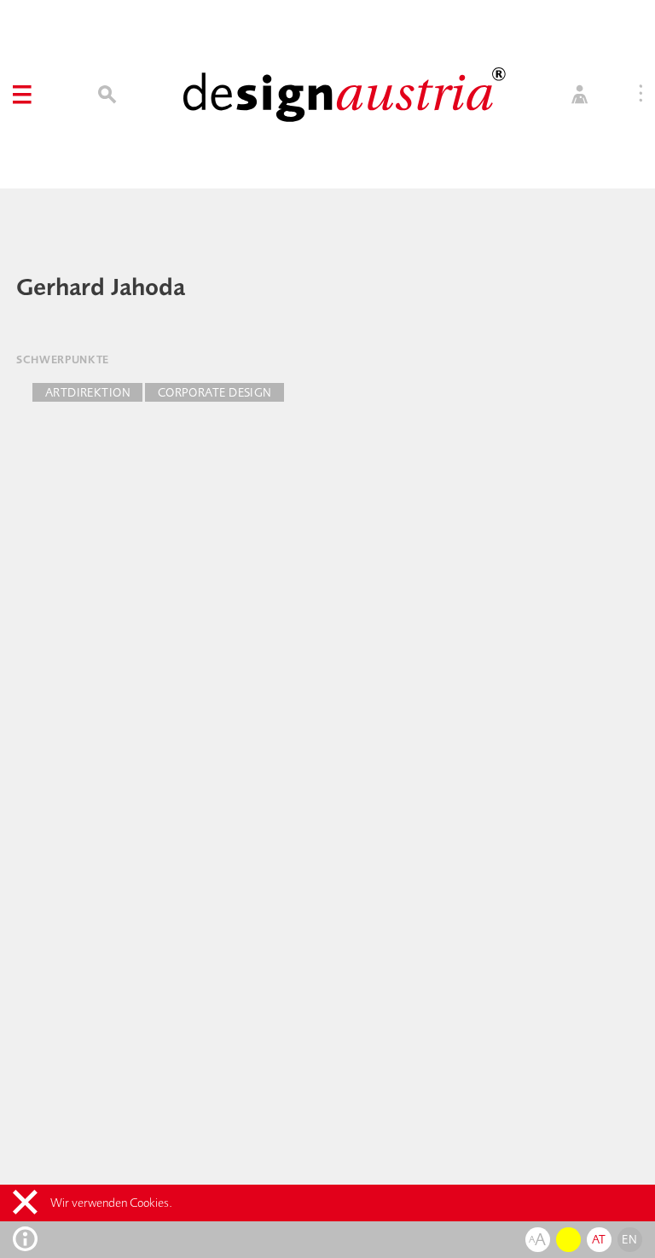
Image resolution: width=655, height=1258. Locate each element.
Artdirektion (87, 392)
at (599, 1239)
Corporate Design (215, 392)
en (629, 1239)
